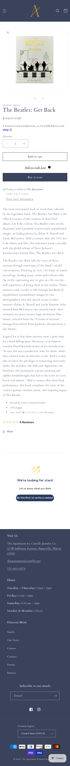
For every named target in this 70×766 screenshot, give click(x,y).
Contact (11, 656)
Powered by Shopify (47, 759)
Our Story (13, 640)
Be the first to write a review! (35, 497)
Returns (11, 673)
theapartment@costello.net (24, 561)
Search (11, 632)
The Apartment (29, 759)
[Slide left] (27, 98)
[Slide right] (43, 98)
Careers (11, 648)
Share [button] (10, 431)
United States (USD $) (33, 733)
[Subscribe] (55, 696)
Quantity (7, 136)
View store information (19, 199)
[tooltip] (49, 167)
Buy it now (35, 177)
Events (11, 664)
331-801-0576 (16, 568)
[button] (4, 11)
